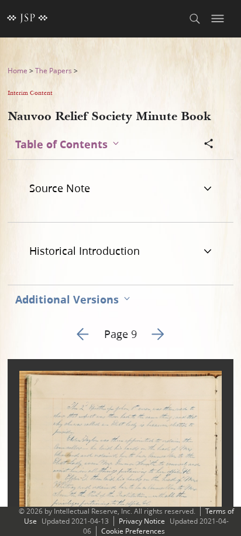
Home (17, 71)
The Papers (53, 71)
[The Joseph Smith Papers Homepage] (27, 18)
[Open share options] (209, 145)
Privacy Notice (142, 521)
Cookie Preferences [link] (133, 531)
